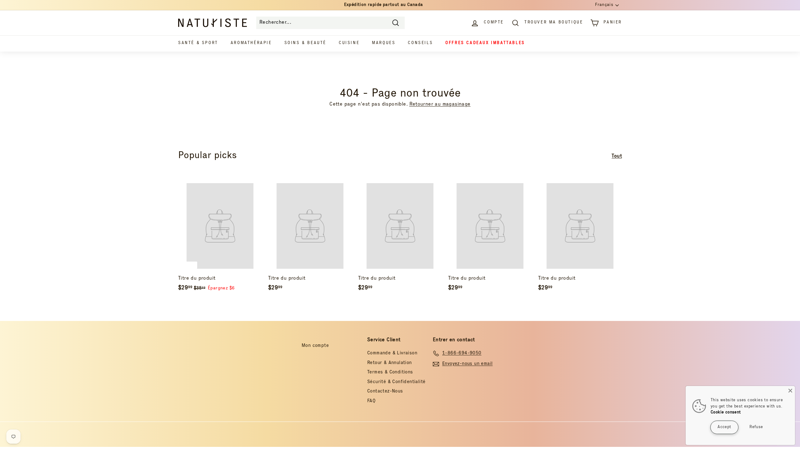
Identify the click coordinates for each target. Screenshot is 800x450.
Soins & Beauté (305, 43)
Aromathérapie (251, 43)
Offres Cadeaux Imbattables (485, 43)
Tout (617, 156)
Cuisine (349, 43)
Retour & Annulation (389, 363)
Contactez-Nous (385, 391)
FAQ (371, 401)
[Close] (790, 391)
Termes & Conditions (390, 372)
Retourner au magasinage (440, 104)
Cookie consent (726, 413)
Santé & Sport (198, 43)
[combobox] (330, 23)
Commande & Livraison (392, 353)
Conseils (420, 43)
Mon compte (315, 345)
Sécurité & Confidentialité (396, 382)
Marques (383, 43)
